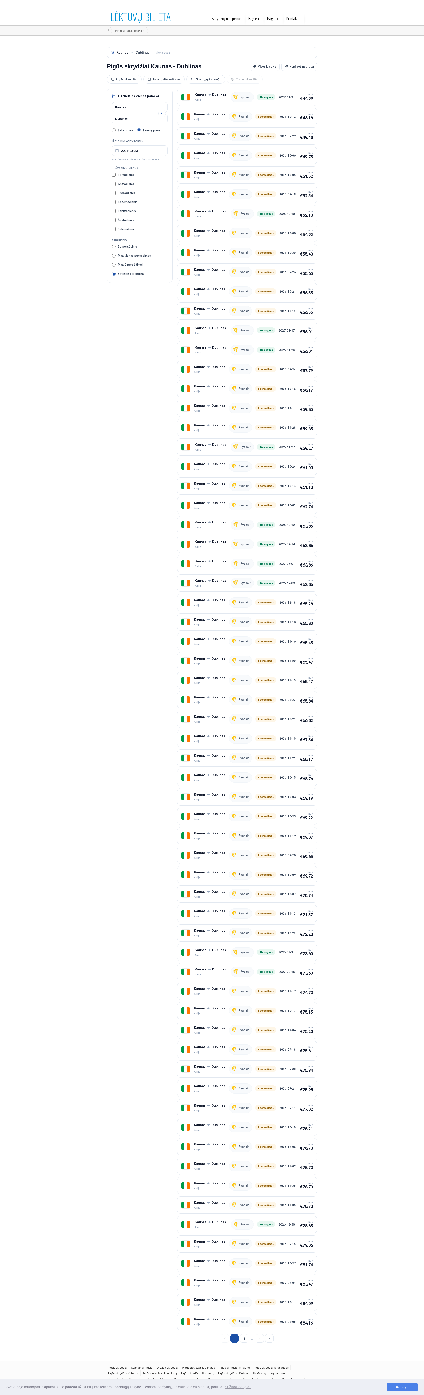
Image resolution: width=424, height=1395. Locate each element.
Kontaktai (293, 18)
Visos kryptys (267, 66)
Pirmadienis (126, 174)
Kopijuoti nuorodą (302, 66)
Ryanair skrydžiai (142, 1368)
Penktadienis (127, 211)
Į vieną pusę (151, 130)
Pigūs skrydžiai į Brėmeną (197, 1373)
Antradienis (126, 184)
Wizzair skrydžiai (167, 1368)
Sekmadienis (126, 229)
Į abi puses (125, 130)
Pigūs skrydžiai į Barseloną (159, 1373)
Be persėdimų (127, 246)
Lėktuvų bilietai (141, 16)
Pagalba (273, 18)
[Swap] (162, 113)
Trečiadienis (126, 193)
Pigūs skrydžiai (126, 79)
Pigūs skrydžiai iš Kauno (234, 1368)
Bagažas (254, 18)
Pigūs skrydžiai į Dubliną (233, 1373)
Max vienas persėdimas (134, 255)
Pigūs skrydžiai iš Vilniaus (198, 1368)
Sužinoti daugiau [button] (238, 1387)
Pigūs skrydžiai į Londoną (269, 1373)
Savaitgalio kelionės (166, 79)
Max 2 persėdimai (130, 264)
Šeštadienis (126, 220)
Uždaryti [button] (402, 1387)
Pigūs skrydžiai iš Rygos (123, 1373)
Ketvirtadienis (127, 202)
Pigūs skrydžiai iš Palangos (271, 1368)
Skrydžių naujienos (227, 18)
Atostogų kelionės (208, 79)
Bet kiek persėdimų (131, 273)
